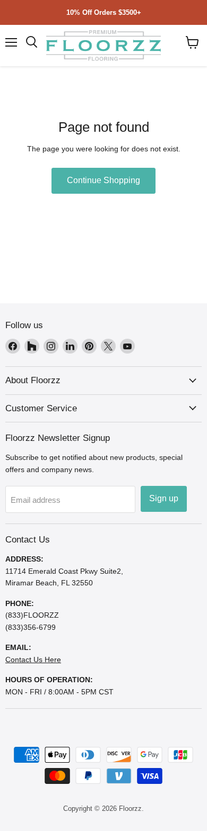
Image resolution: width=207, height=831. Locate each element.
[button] (192, 42)
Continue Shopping (103, 180)
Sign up (163, 498)
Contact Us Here (33, 659)
